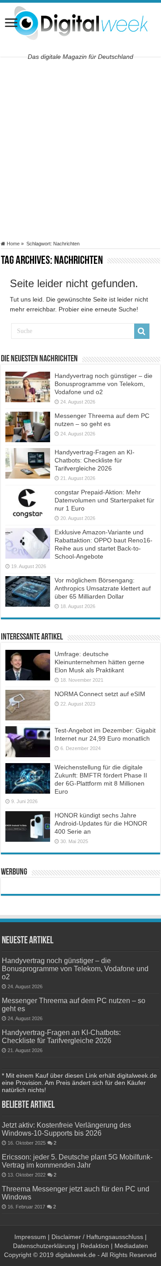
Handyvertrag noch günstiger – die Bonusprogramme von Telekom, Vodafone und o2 (104, 383)
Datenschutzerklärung (44, 1245)
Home (12, 243)
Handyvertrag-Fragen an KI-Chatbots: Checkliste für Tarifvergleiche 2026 (95, 460)
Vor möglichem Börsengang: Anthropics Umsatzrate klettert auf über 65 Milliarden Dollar (103, 588)
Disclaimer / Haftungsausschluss (97, 1236)
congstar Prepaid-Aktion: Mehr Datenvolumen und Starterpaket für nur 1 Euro (104, 500)
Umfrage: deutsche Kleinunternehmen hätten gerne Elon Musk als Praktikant (99, 662)
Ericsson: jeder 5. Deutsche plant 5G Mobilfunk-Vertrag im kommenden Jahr (77, 1161)
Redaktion (94, 1245)
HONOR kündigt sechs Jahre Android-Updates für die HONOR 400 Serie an (101, 823)
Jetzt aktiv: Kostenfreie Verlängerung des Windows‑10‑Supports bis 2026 (66, 1129)
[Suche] (141, 331)
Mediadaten (131, 1245)
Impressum (30, 1236)
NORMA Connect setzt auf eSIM (100, 693)
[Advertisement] (80, 149)
